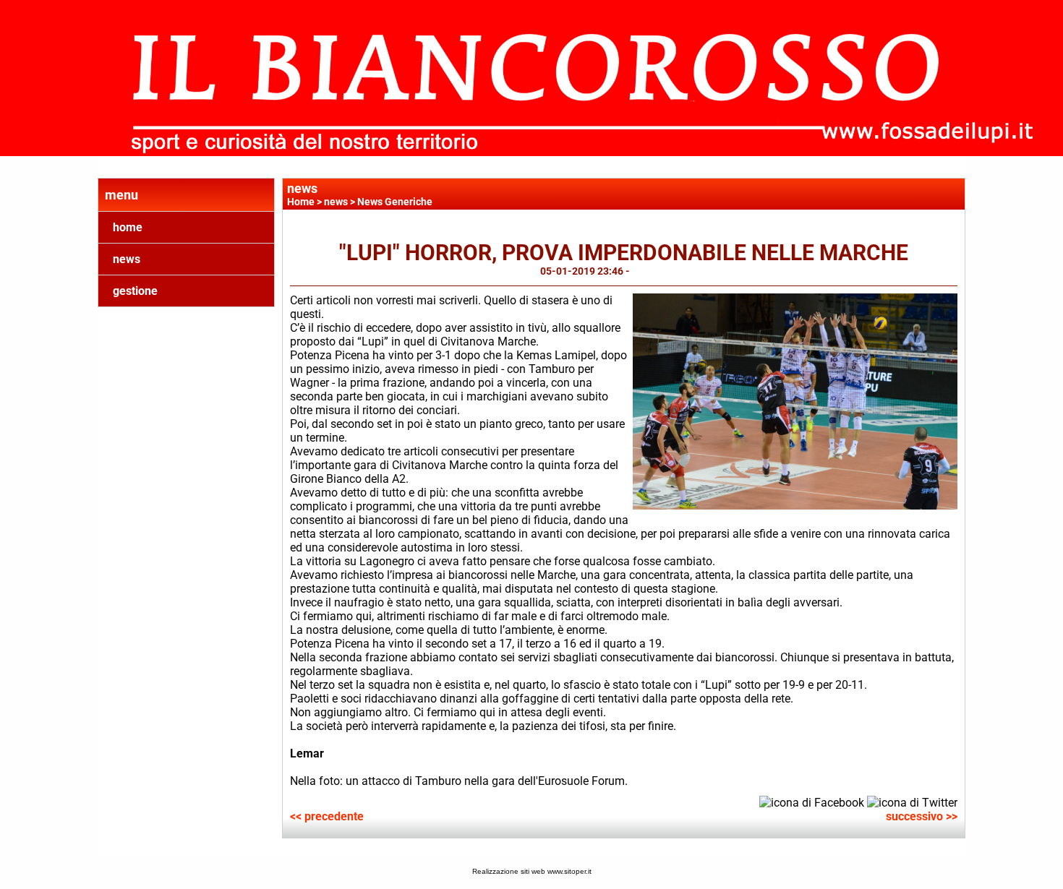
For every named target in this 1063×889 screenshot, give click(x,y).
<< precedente (327, 816)
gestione (135, 291)
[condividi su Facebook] (811, 802)
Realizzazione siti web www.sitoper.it (532, 871)
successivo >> (921, 816)
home (127, 227)
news (126, 259)
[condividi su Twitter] (912, 802)
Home (301, 201)
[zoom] (795, 505)
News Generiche (394, 201)
